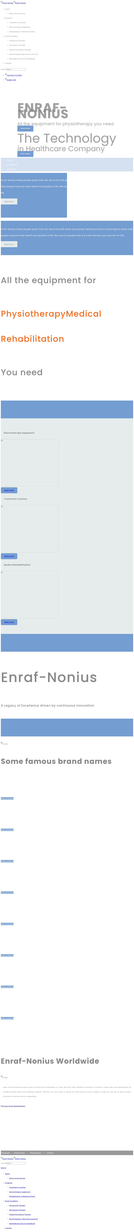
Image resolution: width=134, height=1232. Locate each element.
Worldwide (11, 169)
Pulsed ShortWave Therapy (20, 50)
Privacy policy (35, 1153)
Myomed (9, 844)
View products (7, 798)
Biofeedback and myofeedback (22, 59)
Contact (8, 63)
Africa (29, 1127)
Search (3, 69)
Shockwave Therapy (17, 45)
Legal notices (19, 1153)
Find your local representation (13, 1106)
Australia (52, 1132)
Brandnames (12, 165)
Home (7, 9)
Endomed (10, 813)
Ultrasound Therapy (17, 41)
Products (8, 18)
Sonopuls (10, 781)
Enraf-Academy (11, 36)
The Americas (13, 1126)
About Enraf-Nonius (17, 14)
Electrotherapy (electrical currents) (23, 54)
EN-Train (10, 970)
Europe (29, 1116)
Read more (9, 201)
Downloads (5, 1153)
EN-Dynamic (13, 1001)
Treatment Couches (17, 23)
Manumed (11, 907)
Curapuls (10, 876)
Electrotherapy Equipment (19, 27)
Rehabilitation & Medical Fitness (22, 32)
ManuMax (11, 938)
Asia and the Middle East (41, 1121)
